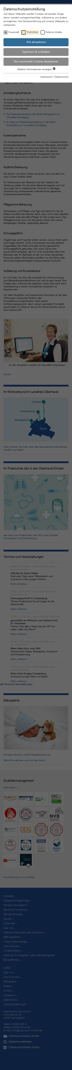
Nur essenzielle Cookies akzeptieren (36, 61)
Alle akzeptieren (36, 42)
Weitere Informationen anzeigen (34, 69)
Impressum (46, 77)
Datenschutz (62, 77)
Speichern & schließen (36, 51)
